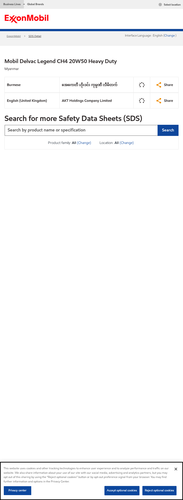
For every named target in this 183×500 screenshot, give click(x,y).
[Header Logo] (26, 18)
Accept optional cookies (122, 490)
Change (169, 35)
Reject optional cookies (159, 490)
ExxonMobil (14, 36)
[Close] (176, 469)
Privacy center (17, 490)
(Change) (84, 142)
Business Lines (12, 4)
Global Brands (35, 4)
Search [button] (168, 130)
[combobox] (91, 130)
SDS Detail (35, 36)
